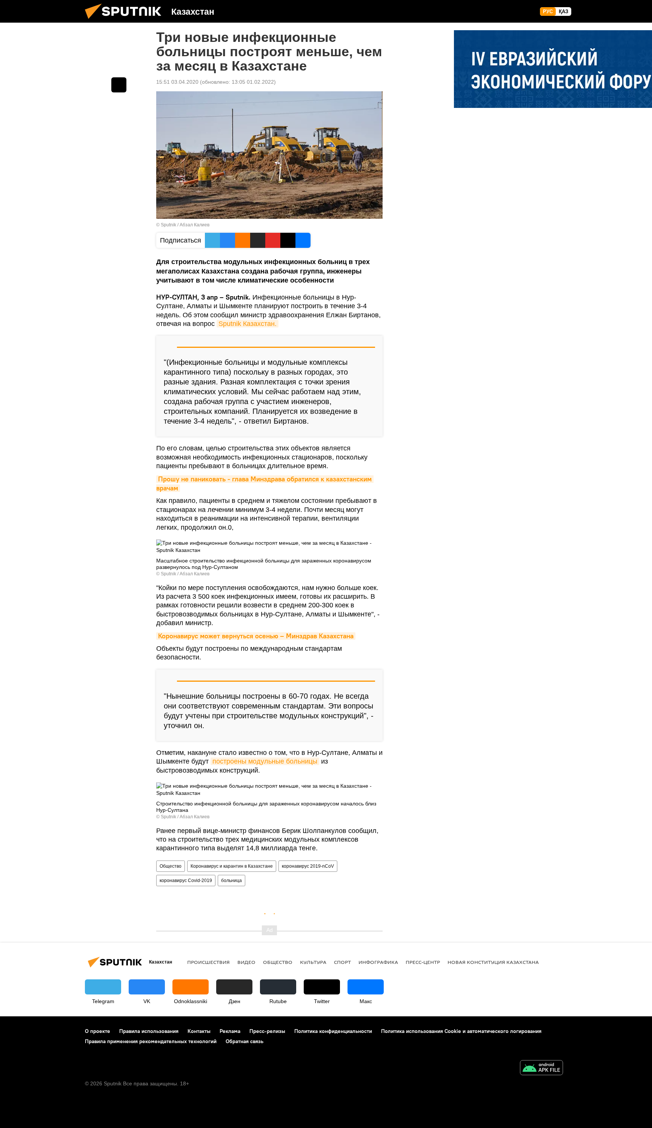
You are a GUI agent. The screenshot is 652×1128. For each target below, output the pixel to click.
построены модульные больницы (264, 761)
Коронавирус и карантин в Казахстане (232, 866)
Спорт (342, 962)
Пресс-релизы (267, 1031)
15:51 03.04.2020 (177, 82)
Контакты (199, 1031)
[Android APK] (541, 1068)
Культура (313, 962)
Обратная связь (244, 1041)
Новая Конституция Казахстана (493, 962)
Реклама (230, 1031)
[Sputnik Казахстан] (126, 21)
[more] (118, 84)
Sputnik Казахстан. (247, 323)
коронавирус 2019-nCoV (308, 866)
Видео (246, 962)
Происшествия (208, 962)
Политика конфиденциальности (333, 1031)
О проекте (97, 1031)
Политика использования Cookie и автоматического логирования (461, 1031)
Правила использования (148, 1031)
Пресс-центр (423, 962)
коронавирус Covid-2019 (186, 880)
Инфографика (378, 962)
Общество (170, 866)
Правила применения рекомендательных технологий (151, 1041)
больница (231, 880)
